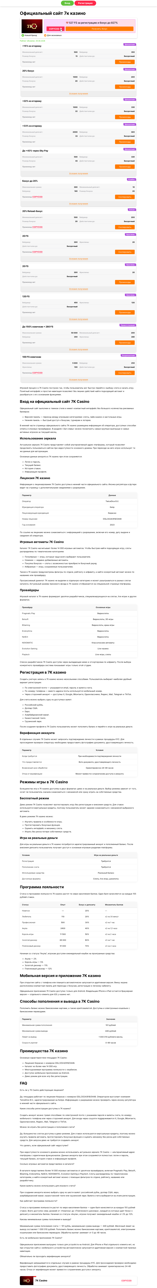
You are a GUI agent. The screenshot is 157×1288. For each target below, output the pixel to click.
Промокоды (125, 62)
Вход (67, 3)
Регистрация (85, 3)
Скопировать (124, 197)
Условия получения (78, 93)
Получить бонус (99, 29)
